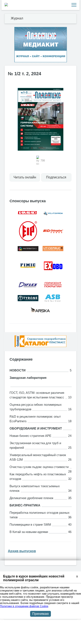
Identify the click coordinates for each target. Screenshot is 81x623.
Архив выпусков (22, 551)
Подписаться (56, 177)
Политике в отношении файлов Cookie (24, 606)
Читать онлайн (25, 177)
